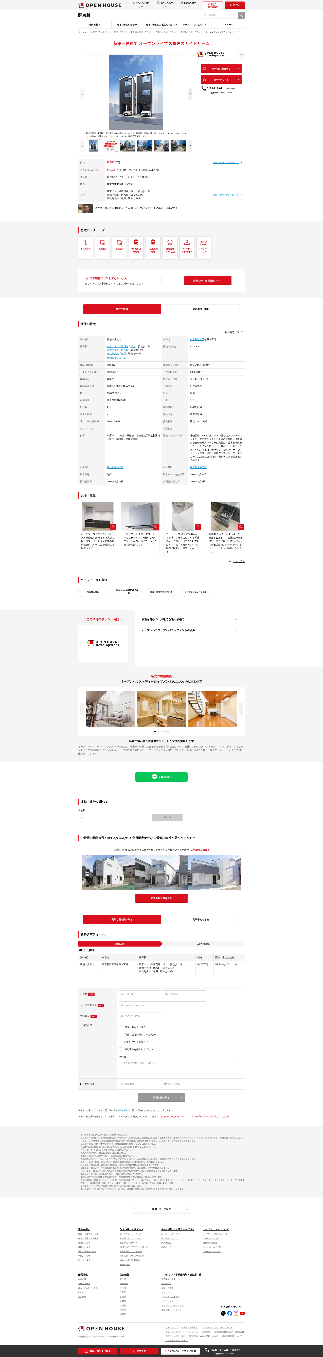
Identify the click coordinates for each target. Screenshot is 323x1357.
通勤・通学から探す (87, 1251)
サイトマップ (171, 1327)
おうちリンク (167, 1301)
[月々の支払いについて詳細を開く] (96, 169)
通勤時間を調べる (116, 358)
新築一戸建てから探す (88, 1234)
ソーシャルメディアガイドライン (217, 1327)
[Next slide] (190, 94)
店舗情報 (124, 1274)
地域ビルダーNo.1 (211, 1238)
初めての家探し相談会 (130, 1260)
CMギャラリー (85, 1292)
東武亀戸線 (113, 353)
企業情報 (83, 1274)
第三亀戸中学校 (198, 467)
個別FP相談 (125, 1264)
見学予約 (141, 1351)
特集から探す (84, 1260)
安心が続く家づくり (129, 1243)
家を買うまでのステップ (131, 1238)
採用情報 (82, 1297)
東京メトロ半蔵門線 (117, 346)
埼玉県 (123, 1288)
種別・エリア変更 (161, 1209)
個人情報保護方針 (123, 1110)
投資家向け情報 (168, 1279)
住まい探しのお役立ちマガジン (161, 24)
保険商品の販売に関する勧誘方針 (229, 1332)
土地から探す (84, 1243)
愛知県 (123, 1301)
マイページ (228, 24)
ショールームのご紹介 (213, 1247)
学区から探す (84, 1256)
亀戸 (123, 353)
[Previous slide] (82, 94)
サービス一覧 (84, 1283)
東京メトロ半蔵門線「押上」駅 (127, 592)
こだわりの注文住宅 (212, 1251)
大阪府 (123, 1305)
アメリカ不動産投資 (170, 1297)
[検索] (241, 15)
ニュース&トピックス (88, 1288)
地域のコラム (167, 1247)
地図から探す (84, 1247)
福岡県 (123, 1314)
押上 (133, 346)
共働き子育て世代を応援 (131, 1251)
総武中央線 (113, 350)
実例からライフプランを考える (134, 1247)
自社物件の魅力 (210, 1243)
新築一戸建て (167, 1288)
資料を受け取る (161, 1097)
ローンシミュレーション (226, 162)
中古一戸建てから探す (88, 1238)
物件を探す (94, 24)
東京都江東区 (197, 339)
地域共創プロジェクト (171, 1310)
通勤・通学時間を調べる (226, 194)
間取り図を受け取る (221, 69)
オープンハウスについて (195, 24)
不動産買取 (166, 1283)
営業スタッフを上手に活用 (132, 1256)
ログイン (234, 5)
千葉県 (123, 1292)
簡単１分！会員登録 (208, 280)
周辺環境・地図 (201, 309)
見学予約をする (221, 79)
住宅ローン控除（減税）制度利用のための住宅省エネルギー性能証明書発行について (203, 1336)
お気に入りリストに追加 (183, 1351)
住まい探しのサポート (128, 24)
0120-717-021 (221, 88)
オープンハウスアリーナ (172, 1305)
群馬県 (123, 1297)
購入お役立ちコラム (170, 1238)
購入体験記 (166, 1243)
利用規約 (100, 1110)
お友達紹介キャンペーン (176, 1340)
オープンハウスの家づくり (215, 1234)
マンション (166, 1292)
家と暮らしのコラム (170, 1234)
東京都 (123, 1279)
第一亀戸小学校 (115, 467)
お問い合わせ (192, 1332)
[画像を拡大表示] (113, 527)
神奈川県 (124, 1283)
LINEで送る (165, 777)
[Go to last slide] (82, 709)
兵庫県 (123, 1310)
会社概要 (82, 1279)
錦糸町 (124, 350)
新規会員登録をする (161, 898)
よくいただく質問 (173, 1332)
